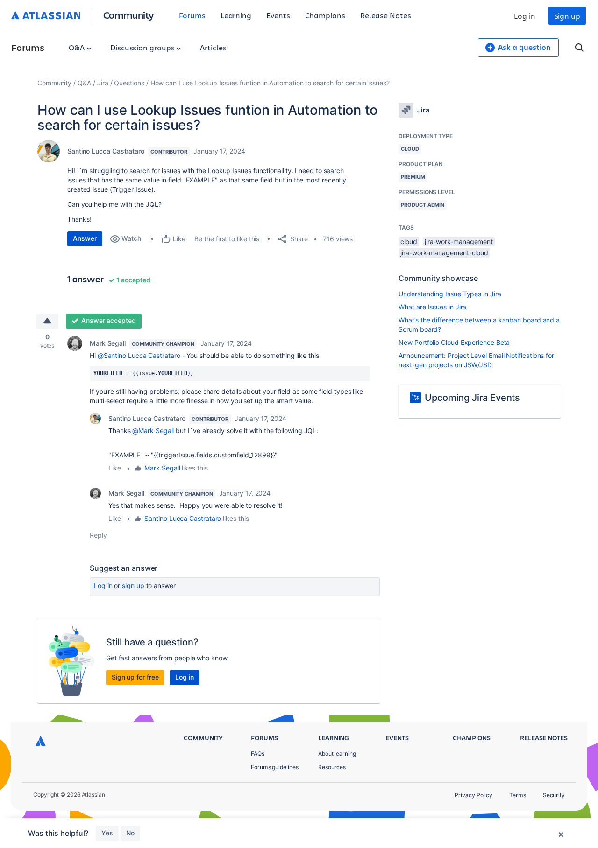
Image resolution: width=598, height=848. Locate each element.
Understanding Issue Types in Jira (450, 294)
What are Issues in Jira (432, 307)
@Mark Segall (153, 431)
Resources (332, 767)
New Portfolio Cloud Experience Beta (454, 342)
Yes (107, 833)
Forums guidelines (275, 767)
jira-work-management (459, 241)
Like (114, 468)
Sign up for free (135, 677)
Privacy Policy (473, 795)
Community (128, 14)
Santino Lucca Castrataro (105, 151)
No (130, 833)
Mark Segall (108, 343)
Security (554, 795)
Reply (98, 535)
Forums (192, 15)
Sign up (567, 16)
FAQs (257, 753)
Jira (102, 83)
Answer (85, 238)
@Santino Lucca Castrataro (139, 355)
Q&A (77, 47)
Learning (236, 15)
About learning (337, 753)
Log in (524, 16)
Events (278, 15)
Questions (129, 83)
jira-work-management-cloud (444, 253)
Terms (517, 795)
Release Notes (385, 15)
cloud (408, 241)
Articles (213, 47)
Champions (325, 15)
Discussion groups (143, 47)
